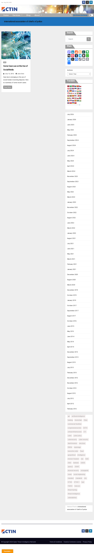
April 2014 (70, 347)
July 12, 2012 (9, 73)
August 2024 (71, 145)
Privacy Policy (87, 542)
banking (70, 420)
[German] (71, 91)
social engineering (79, 474)
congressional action (74, 428)
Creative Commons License (72, 542)
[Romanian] (68, 101)
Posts (74, 507)
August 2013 (71, 362)
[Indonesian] (68, 93)
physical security (73, 470)
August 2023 (71, 187)
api (69, 416)
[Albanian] (68, 86)
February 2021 (72, 264)
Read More (7, 87)
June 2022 (70, 223)
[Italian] (71, 93)
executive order (73, 451)
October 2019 (71, 295)
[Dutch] (71, 89)
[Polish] (78, 98)
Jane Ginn (20, 73)
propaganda (84, 470)
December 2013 (72, 352)
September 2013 (72, 357)
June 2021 (70, 249)
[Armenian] (73, 86)
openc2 (70, 467)
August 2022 (71, 218)
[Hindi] (78, 91)
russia (70, 474)
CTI (85, 432)
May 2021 (70, 254)
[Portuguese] (80, 98)
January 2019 (71, 300)
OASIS (83, 463)
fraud (82, 451)
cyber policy (78, 436)
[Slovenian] (73, 101)
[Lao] (80, 93)
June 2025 (70, 125)
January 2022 (71, 233)
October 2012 (71, 388)
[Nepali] (71, 98)
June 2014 (70, 336)
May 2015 (70, 331)
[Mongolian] (80, 96)
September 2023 (72, 181)
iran (82, 459)
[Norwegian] (73, 98)
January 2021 (71, 269)
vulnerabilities (72, 497)
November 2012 (72, 383)
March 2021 (71, 259)
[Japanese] (73, 93)
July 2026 (70, 114)
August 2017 (71, 316)
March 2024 (71, 171)
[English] (73, 89)
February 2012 (72, 409)
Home (6, 15)
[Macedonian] (73, 96)
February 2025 (72, 135)
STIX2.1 (76, 482)
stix (85, 478)
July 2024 (70, 150)
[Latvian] (68, 96)
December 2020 (72, 274)
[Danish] (68, 89)
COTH (85, 428)
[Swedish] (78, 101)
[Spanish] (75, 101)
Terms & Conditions (56, 542)
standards (79, 478)
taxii (82, 482)
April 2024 (70, 166)
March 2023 (71, 197)
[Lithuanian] (71, 96)
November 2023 (72, 176)
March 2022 (71, 228)
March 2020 (71, 285)
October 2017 (71, 305)
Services (17, 15)
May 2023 (70, 192)
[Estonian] (75, 89)
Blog (28, 15)
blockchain (78, 420)
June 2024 (70, 156)
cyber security (83, 439)
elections (82, 443)
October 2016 (71, 321)
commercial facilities (74, 424)
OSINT (77, 467)
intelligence (81, 455)
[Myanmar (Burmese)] (68, 98)
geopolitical (71, 455)
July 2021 (70, 243)
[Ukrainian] (73, 103)
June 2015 (70, 326)
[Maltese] (78, 96)
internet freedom (73, 459)
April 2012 (70, 404)
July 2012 (70, 398)
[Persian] (75, 98)
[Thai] (68, 103)
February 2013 (72, 373)
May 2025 (70, 130)
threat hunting (72, 490)
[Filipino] (78, 89)
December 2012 (72, 378)
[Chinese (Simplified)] (78, 86)
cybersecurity (72, 439)
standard (71, 478)
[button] (71, 15)
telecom (77, 486)
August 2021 (71, 238)
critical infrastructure (75, 432)
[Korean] (75, 93)
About (37, 15)
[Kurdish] (78, 93)
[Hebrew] (75, 91)
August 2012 (71, 393)
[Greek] (73, 91)
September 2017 (72, 311)
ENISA (70, 447)
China (85, 420)
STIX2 (70, 482)
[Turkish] (71, 103)
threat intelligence (74, 494)
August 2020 (71, 280)
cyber (70, 436)
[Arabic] (71, 86)
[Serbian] (71, 101)
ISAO (69, 463)
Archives (70, 70)
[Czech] (80, 86)
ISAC (87, 459)
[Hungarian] (80, 91)
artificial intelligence (78, 416)
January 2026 (71, 119)
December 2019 (72, 290)
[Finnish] (80, 89)
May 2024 (70, 161)
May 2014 (70, 342)
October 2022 (71, 212)
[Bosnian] (75, 86)
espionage (77, 447)
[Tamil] (80, 101)
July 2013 (70, 367)
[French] (68, 91)
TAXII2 (70, 486)
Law (5, 62)
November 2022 (72, 207)
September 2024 (72, 140)
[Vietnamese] (75, 103)
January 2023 (71, 202)
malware (76, 463)
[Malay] (75, 96)
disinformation (72, 443)
